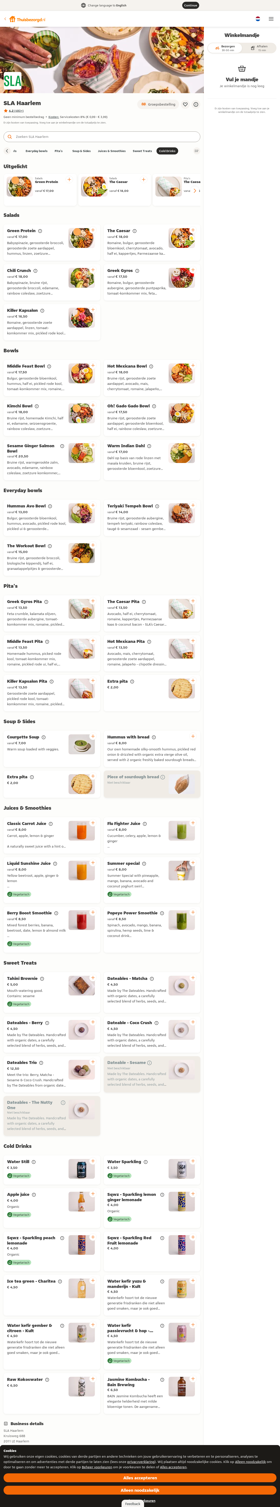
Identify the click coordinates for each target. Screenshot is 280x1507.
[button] (25, 18)
